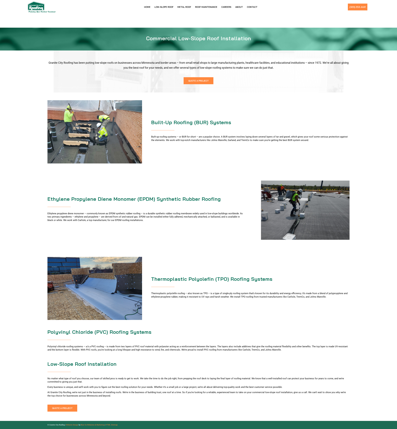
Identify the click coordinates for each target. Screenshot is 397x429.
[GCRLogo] (42, 7)
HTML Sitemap (112, 425)
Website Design (72, 425)
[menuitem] (147, 7)
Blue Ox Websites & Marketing (92, 425)
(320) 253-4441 (357, 7)
